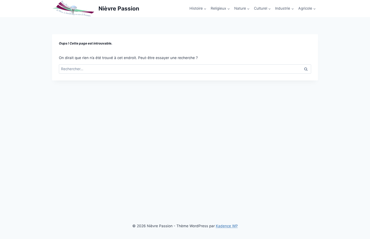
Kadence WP (227, 226)
